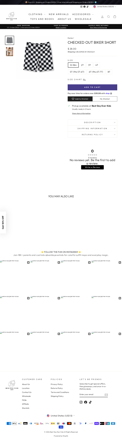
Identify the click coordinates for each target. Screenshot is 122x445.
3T (89, 65)
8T (109, 71)
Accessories (82, 14)
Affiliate (25, 404)
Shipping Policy (57, 396)
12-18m (73, 65)
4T (96, 65)
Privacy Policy (57, 384)
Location (26, 388)
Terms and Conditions (60, 392)
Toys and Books (42, 19)
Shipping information (92, 128)
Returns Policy (92, 135)
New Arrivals (59, 14)
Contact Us (26, 392)
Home (70, 38)
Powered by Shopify (61, 436)
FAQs (24, 400)
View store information (81, 113)
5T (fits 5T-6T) (77, 71)
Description (92, 122)
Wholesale (83, 19)
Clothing (36, 14)
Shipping (71, 52)
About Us (64, 19)
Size (70, 60)
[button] (3, 222)
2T (82, 65)
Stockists (25, 408)
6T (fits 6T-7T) (96, 71)
